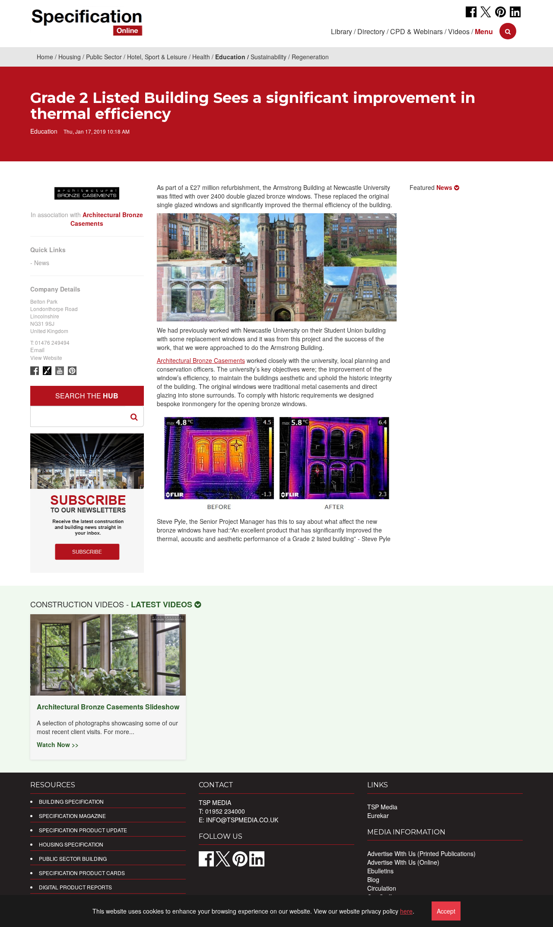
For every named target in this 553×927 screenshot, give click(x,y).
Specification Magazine (72, 815)
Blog (373, 879)
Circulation (381, 888)
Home (45, 56)
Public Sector (104, 56)
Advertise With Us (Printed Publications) (421, 853)
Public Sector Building (73, 858)
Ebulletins (380, 870)
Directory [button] (371, 31)
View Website (46, 357)
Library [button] (341, 31)
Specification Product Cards (82, 872)
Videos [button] (459, 31)
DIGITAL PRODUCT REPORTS (75, 887)
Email (37, 350)
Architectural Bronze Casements (201, 360)
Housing (69, 56)
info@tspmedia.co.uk (242, 819)
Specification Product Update (83, 830)
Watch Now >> (58, 744)
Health (201, 56)
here (406, 911)
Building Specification (71, 801)
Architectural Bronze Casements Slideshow (108, 707)
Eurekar (378, 815)
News (41, 262)
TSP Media (382, 806)
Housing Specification (71, 844)
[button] (484, 31)
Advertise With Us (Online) (403, 862)
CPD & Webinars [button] (416, 31)
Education (230, 56)
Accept (446, 911)
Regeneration (310, 56)
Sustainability (268, 56)
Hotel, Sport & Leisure (157, 56)
